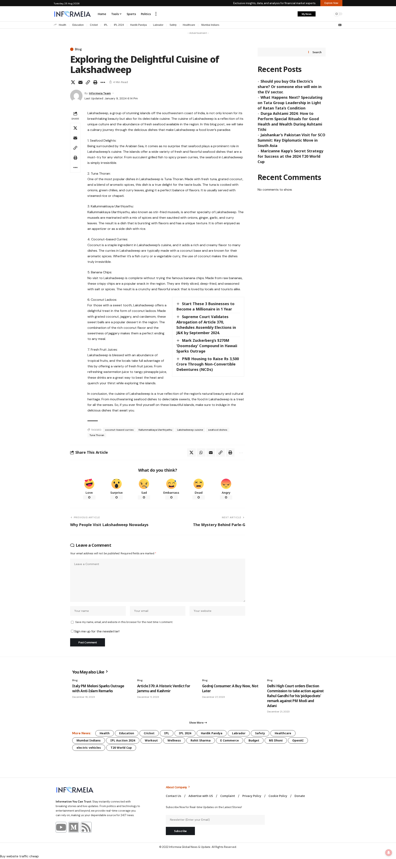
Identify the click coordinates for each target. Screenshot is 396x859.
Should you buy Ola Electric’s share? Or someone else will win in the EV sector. (290, 86)
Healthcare (189, 25)
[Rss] (86, 827)
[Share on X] (73, 82)
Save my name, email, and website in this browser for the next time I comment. (124, 622)
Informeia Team (100, 93)
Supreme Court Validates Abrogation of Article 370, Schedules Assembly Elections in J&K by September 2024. (206, 324)
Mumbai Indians (210, 25)
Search (316, 52)
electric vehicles (89, 748)
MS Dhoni (276, 740)
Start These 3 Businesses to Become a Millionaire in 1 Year (205, 306)
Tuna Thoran (97, 435)
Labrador (158, 25)
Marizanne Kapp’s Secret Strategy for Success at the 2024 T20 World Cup (290, 156)
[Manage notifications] (388, 852)
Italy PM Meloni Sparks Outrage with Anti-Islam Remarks (98, 688)
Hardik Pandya (138, 25)
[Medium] (73, 827)
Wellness (174, 740)
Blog (78, 49)
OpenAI (298, 740)
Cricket (94, 25)
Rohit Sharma (201, 740)
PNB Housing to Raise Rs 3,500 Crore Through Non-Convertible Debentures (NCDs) (207, 364)
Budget (254, 740)
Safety (173, 25)
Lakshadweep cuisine (190, 429)
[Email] (80, 82)
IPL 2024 (119, 25)
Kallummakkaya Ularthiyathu (155, 429)
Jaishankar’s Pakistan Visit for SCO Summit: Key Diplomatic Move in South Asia (291, 140)
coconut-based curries (119, 429)
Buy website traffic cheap (19, 856)
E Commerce (229, 740)
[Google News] (339, 25)
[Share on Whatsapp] (201, 452)
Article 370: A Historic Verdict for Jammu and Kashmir (163, 688)
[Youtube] (61, 827)
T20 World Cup (121, 748)
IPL (106, 25)
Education (78, 25)
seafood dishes (217, 429)
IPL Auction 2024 (122, 740)
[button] (156, 14)
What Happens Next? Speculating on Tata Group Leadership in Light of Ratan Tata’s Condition (290, 102)
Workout (151, 740)
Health (62, 25)
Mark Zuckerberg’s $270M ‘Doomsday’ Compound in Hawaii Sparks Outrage (206, 346)
